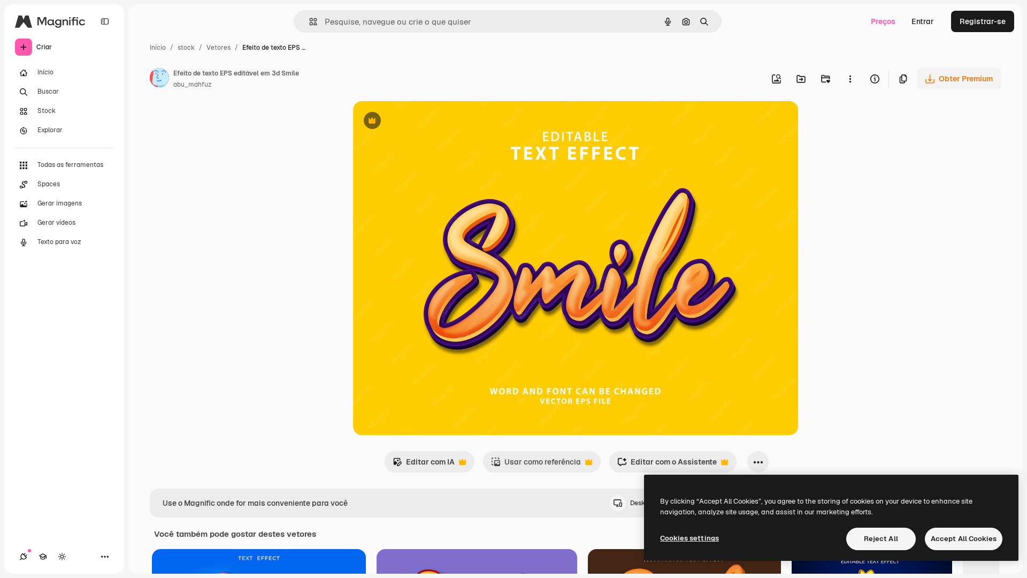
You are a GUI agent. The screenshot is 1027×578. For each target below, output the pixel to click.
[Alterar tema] (62, 556)
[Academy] (42, 556)
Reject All (881, 538)
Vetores (218, 47)
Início (158, 47)
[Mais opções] (850, 78)
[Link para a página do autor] (159, 79)
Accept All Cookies (964, 538)
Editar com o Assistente (667, 465)
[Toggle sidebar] (104, 21)
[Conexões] (23, 556)
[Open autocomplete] (309, 22)
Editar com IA (424, 465)
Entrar (922, 21)
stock (186, 47)
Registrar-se (983, 21)
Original (421, 122)
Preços (883, 21)
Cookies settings (689, 538)
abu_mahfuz (192, 84)
